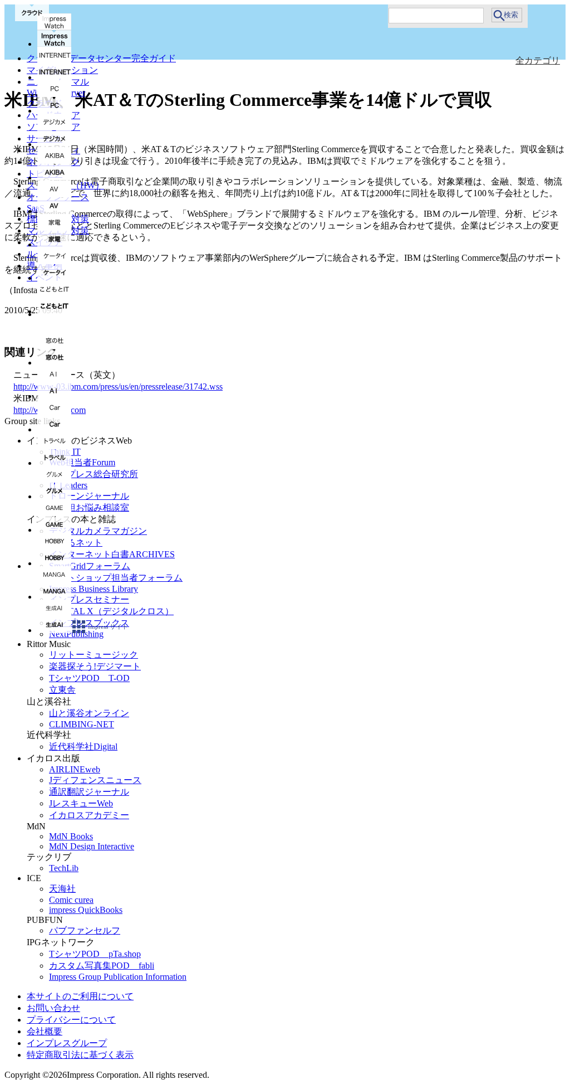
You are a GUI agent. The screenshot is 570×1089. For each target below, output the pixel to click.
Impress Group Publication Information (117, 976)
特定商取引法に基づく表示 (80, 1054)
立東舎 (62, 689)
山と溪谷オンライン (89, 713)
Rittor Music (49, 644)
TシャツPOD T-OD (89, 678)
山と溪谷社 (49, 701)
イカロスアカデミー (89, 815)
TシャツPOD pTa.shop (95, 954)
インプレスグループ (67, 1043)
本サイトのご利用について (80, 996)
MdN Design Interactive (91, 846)
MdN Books (71, 836)
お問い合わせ (53, 1008)
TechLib (63, 868)
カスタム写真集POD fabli (101, 965)
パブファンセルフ (84, 930)
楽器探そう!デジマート (95, 666)
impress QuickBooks (85, 910)
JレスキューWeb (81, 803)
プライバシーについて (71, 1019)
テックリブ (49, 857)
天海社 (62, 888)
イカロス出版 (53, 758)
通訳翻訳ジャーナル (89, 791)
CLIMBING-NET (81, 724)
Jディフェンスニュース (95, 780)
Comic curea (71, 900)
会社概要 (44, 1031)
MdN (36, 826)
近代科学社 (49, 735)
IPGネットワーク (61, 942)
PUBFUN (45, 920)
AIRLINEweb (74, 769)
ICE (34, 878)
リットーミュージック (93, 654)
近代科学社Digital (83, 746)
